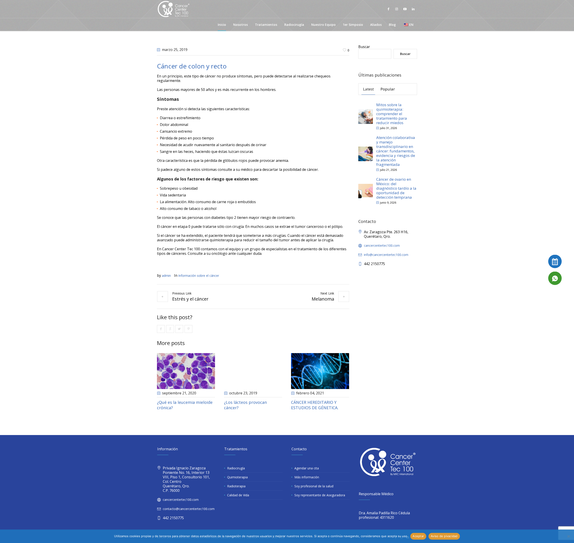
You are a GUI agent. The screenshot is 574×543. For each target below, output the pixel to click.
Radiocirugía (236, 468)
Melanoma (323, 299)
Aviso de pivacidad (444, 536)
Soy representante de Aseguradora (319, 495)
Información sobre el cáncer (198, 275)
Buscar (364, 46)
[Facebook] (388, 9)
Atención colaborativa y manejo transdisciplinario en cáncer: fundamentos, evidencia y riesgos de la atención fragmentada (395, 151)
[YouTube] (405, 9)
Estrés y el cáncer (190, 299)
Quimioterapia (237, 477)
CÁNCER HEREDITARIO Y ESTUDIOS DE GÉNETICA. (314, 405)
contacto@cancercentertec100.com (189, 509)
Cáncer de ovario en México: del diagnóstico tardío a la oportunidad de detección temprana (396, 188)
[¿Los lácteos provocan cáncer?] (253, 371)
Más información (306, 477)
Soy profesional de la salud (313, 486)
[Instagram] (397, 9)
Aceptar (418, 536)
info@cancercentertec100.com (386, 255)
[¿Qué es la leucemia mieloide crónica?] (186, 371)
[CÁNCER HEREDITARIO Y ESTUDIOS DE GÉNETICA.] (320, 371)
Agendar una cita (306, 468)
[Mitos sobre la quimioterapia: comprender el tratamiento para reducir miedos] (365, 116)
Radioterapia (236, 486)
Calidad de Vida (238, 495)
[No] (568, 536)
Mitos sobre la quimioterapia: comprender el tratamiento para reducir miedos (391, 113)
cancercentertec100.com (382, 245)
